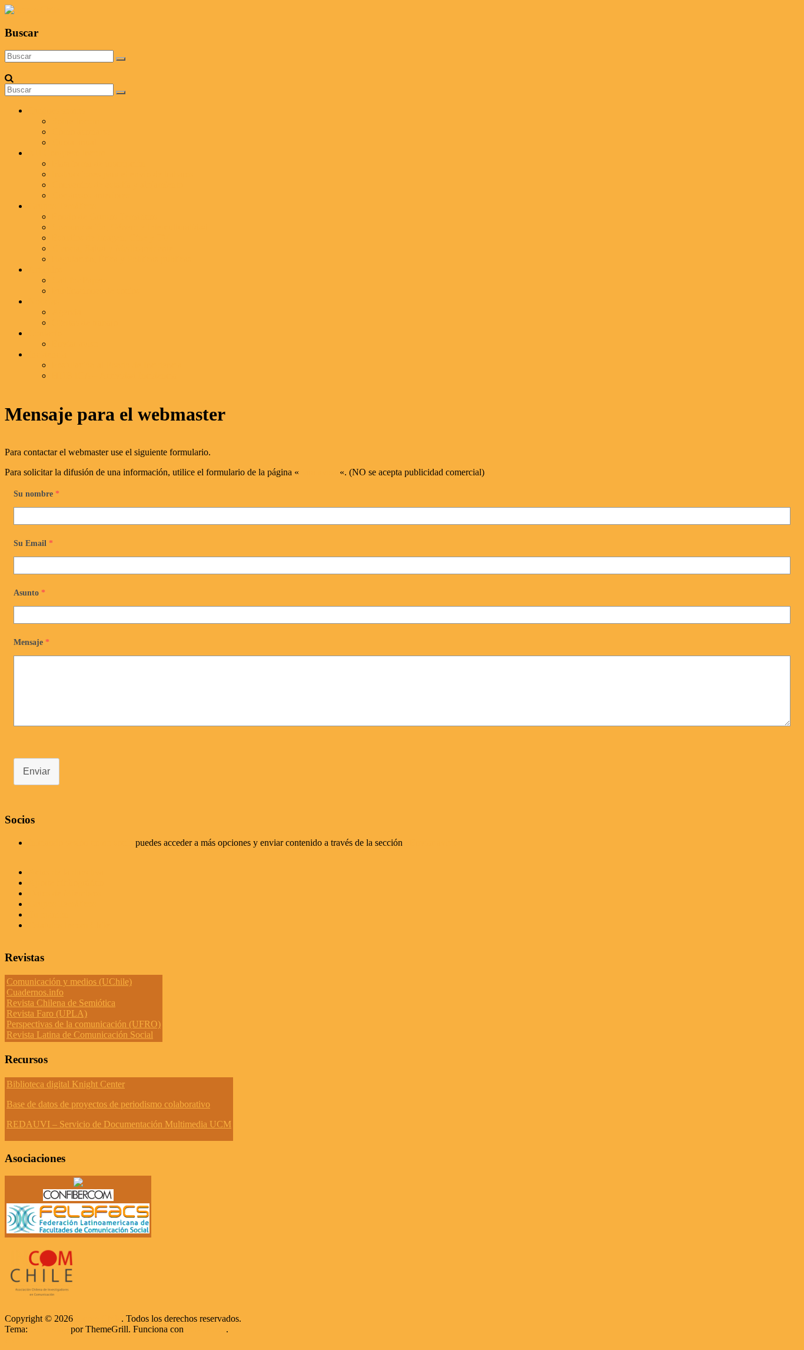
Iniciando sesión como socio (80, 843)
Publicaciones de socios (95, 291)
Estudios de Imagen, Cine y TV (111, 238)
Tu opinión (48, 914)
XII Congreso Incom (66, 153)
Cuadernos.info (35, 992)
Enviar (36, 771)
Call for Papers (79, 280)
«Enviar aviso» (433, 843)
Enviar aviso (75, 344)
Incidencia (47, 354)
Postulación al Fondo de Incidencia (117, 365)
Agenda (66, 312)
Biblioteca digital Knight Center (65, 1084)
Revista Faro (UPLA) (46, 1013)
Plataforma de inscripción (99, 163)
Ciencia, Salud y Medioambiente (112, 248)
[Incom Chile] (9, 67)
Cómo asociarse (81, 132)
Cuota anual (74, 142)
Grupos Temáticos (62, 904)
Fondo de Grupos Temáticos (104, 216)
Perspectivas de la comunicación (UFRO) (83, 1024)
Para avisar (319, 472)
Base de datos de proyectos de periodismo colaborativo (108, 1104)
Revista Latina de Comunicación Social (79, 1035)
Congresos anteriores (90, 195)
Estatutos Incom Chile (69, 925)
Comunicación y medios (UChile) (69, 982)
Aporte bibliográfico (66, 883)
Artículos (45, 269)
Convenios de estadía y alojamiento (117, 185)
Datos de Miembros (64, 893)
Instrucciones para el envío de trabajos (122, 174)
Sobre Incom (75, 121)
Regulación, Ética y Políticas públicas (121, 259)
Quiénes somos (56, 110)
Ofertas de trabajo (85, 322)
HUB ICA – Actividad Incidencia (114, 375)
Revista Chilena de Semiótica (60, 1003)
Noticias (43, 301)
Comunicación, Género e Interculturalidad (130, 227)
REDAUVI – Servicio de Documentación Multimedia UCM (118, 1124)
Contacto (45, 333)
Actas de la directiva (66, 872)
